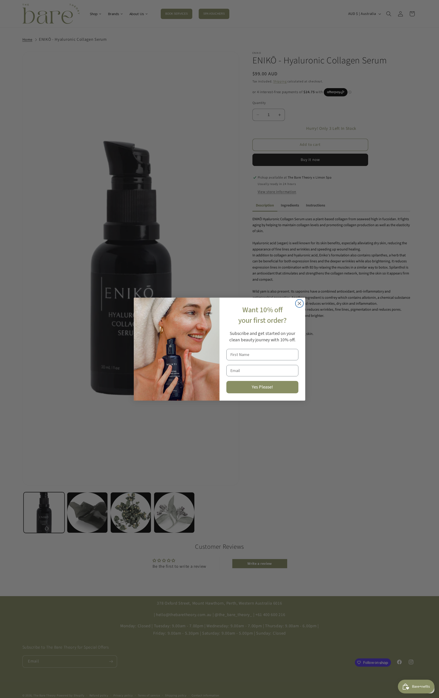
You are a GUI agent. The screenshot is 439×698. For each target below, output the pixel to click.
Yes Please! (262, 387)
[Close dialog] (299, 303)
